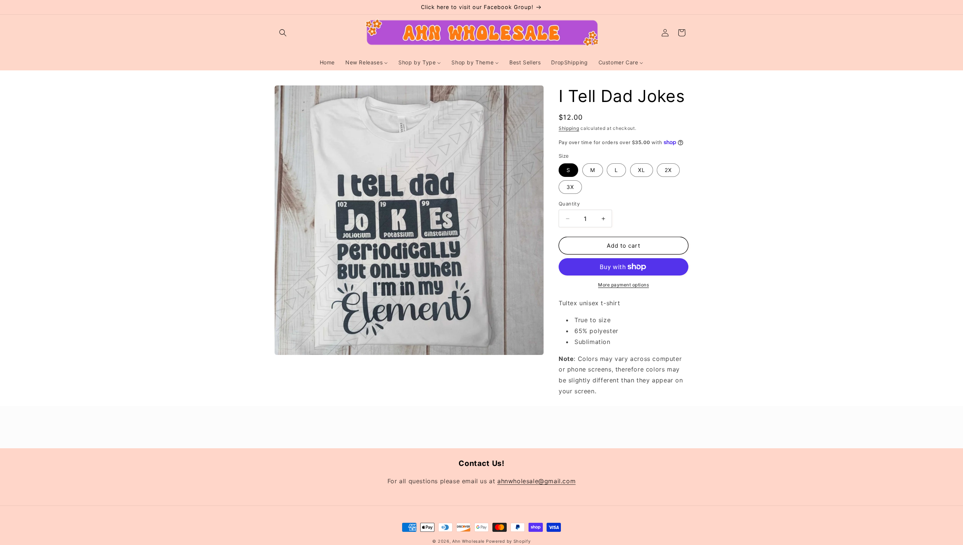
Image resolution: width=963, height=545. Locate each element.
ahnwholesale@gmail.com (536, 481)
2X (668, 170)
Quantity (569, 204)
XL (641, 170)
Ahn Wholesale (468, 541)
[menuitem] (327, 62)
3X (570, 187)
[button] (283, 32)
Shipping (569, 128)
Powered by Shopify (508, 541)
